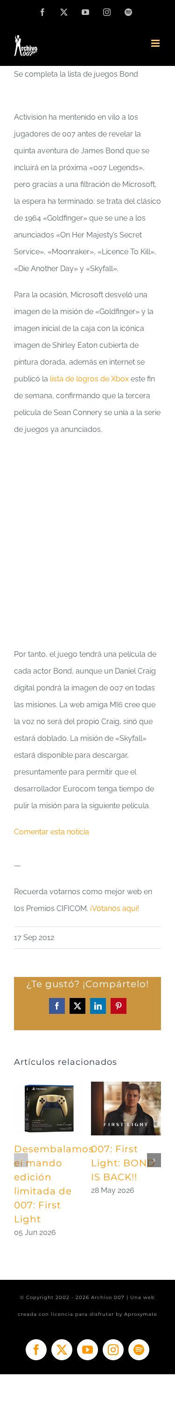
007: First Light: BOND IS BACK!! (123, 1163)
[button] (21, 1160)
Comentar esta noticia (51, 831)
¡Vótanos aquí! (113, 908)
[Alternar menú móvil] (156, 43)
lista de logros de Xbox (88, 378)
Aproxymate (140, 1314)
